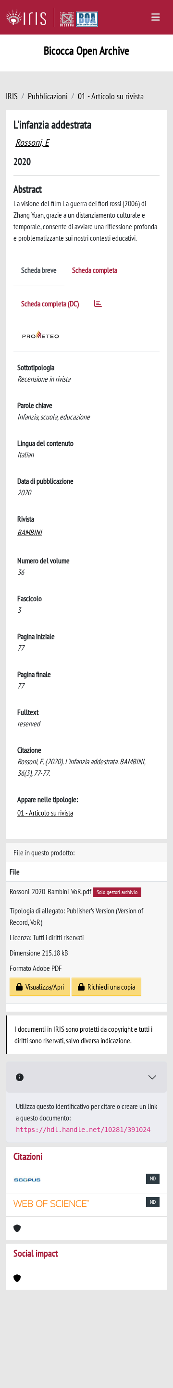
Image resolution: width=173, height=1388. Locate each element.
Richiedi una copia (110, 986)
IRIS (12, 96)
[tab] (98, 305)
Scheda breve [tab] (39, 270)
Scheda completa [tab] (94, 270)
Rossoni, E (32, 142)
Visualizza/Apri (43, 986)
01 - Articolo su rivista (111, 96)
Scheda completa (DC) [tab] (50, 303)
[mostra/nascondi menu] (155, 17)
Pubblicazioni (48, 96)
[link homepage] (30, 17)
